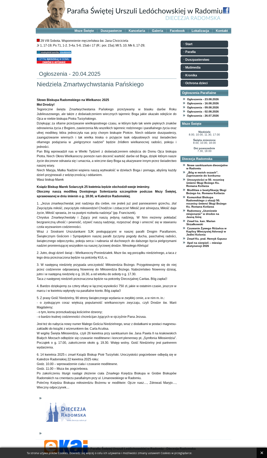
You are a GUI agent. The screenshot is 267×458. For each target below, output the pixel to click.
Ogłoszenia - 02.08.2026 (203, 111)
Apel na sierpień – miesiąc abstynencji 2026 (204, 244)
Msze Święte (84, 31)
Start (188, 44)
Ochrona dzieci (196, 83)
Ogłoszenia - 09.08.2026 (203, 107)
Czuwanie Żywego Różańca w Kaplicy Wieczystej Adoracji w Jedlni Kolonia (206, 231)
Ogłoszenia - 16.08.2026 (203, 103)
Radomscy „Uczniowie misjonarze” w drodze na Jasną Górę (202, 214)
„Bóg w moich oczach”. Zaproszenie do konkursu (203, 174)
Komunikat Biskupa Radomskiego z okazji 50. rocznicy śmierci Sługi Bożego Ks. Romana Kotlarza (206, 202)
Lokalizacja (200, 31)
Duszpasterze (111, 31)
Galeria (157, 31)
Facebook (177, 31)
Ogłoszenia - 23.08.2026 (203, 99)
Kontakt (222, 31)
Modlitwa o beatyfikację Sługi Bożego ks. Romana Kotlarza (206, 191)
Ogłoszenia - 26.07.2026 (203, 115)
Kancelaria (137, 31)
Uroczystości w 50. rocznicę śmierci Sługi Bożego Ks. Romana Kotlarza (205, 182)
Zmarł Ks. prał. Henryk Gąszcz (207, 238)
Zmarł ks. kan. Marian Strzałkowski (200, 223)
